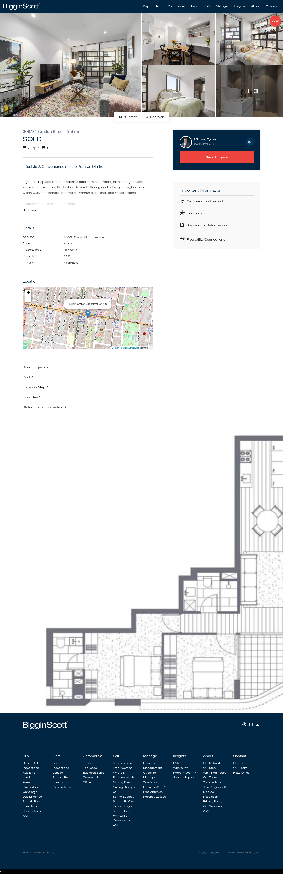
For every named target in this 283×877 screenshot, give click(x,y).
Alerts (27, 782)
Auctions (29, 772)
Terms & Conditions (33, 852)
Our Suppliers (212, 806)
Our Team (210, 777)
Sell (207, 6)
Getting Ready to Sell (124, 789)
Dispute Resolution (210, 794)
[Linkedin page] (251, 724)
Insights (239, 6)
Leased (58, 772)
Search (58, 763)
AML (26, 816)
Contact (271, 6)
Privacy (51, 852)
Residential (30, 763)
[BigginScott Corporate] (21, 6)
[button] (28, 377)
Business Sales (93, 772)
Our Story (209, 768)
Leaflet (115, 347)
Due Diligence (32, 796)
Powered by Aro (251, 852)
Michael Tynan (205, 139)
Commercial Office (91, 780)
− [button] (28, 299)
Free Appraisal (123, 768)
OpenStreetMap (131, 347)
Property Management (152, 765)
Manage (222, 6)
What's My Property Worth (123, 775)
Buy (146, 6)
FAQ (176, 763)
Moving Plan (121, 782)
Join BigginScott (214, 787)
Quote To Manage (149, 775)
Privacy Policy (212, 801)
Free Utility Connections (206, 240)
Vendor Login (122, 806)
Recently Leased (154, 796)
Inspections (31, 768)
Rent (158, 6)
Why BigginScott (214, 772)
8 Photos (130, 117)
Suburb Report (33, 801)
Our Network (212, 763)
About (255, 6)
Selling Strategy (123, 796)
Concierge (195, 213)
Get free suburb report (205, 201)
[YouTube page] (257, 724)
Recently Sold (122, 763)
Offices (238, 763)
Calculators (31, 787)
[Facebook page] (244, 724)
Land (194, 6)
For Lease (90, 768)
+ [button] (28, 292)
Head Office (241, 772)
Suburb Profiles (123, 801)
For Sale (88, 763)
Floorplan (156, 117)
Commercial (176, 6)
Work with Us (212, 782)
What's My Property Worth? (154, 784)
